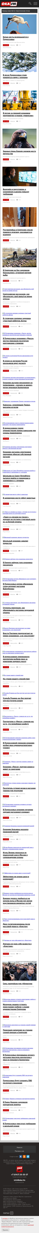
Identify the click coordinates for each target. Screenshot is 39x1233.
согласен (5, 1218)
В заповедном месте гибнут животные (19, 498)
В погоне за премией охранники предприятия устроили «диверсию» (18, 114)
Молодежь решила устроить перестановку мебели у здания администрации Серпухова (16, 1006)
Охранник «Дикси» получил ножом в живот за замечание (18, 767)
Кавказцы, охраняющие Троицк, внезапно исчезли (16, 406)
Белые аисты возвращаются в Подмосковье (15, 38)
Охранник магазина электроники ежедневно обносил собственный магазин (17, 454)
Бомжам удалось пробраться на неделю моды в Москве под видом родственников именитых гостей (17, 900)
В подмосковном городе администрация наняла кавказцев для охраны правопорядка (19, 430)
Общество (12, 45)
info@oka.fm (19, 1180)
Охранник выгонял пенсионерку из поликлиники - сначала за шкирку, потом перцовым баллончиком (18, 385)
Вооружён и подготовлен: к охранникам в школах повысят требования (16, 191)
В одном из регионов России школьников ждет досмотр (15, 362)
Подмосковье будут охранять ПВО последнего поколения (17, 1081)
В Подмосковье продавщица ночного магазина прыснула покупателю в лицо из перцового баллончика (19, 1057)
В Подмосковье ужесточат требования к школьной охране (19, 1124)
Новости (19, 1147)
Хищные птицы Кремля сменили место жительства (19, 152)
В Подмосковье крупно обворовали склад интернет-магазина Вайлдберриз (18, 586)
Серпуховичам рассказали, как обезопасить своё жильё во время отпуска (17, 296)
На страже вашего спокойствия (16, 679)
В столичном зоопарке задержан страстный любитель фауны (17, 319)
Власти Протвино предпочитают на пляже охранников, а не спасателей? (18, 634)
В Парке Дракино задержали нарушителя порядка (15, 1103)
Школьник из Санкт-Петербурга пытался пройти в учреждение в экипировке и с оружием (16, 478)
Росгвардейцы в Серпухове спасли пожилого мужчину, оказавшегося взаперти (18, 232)
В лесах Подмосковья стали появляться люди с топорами (15, 76)
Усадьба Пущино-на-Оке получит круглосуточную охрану (17, 699)
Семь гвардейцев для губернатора (17, 983)
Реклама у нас (19, 1151)
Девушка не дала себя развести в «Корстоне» (17, 945)
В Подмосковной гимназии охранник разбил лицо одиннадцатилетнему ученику (18, 745)
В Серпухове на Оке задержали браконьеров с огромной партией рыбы (17, 272)
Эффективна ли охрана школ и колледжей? (16, 877)
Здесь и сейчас (13, 370)
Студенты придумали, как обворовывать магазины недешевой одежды (18, 610)
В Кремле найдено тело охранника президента (17, 563)
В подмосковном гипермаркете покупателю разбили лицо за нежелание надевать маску (16, 659)
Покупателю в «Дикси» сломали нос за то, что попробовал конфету (18, 722)
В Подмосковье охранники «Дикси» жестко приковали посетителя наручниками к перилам (18, 340)
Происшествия (13, 280)
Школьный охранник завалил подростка (15, 542)
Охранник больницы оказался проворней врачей (15, 830)
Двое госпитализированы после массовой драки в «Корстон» (16, 925)
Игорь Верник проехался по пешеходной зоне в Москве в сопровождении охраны (15, 854)
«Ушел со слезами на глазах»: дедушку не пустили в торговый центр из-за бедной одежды (19, 519)
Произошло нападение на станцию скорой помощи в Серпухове (17, 1031)
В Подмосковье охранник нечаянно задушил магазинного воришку (18, 810)
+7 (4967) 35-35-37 (19, 1174)
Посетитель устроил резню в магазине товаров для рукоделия (19, 789)
